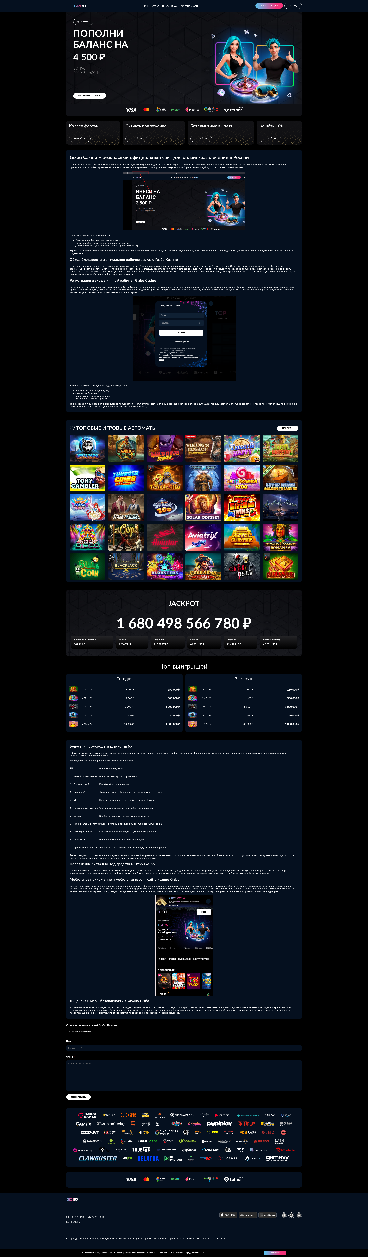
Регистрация (269, 6)
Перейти (79, 139)
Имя (68, 1041)
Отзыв (69, 1057)
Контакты (73, 1222)
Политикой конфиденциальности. (188, 1253)
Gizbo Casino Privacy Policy (86, 1217)
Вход (293, 6)
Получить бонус (89, 96)
